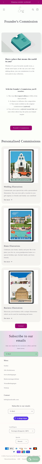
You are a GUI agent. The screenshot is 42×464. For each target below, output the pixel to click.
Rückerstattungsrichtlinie (11, 379)
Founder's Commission (21, 128)
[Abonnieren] (36, 354)
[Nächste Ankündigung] (38, 2)
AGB (19, 459)
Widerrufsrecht (36, 456)
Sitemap (6, 388)
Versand (24, 459)
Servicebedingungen (10, 374)
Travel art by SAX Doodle (13, 456)
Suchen (6, 366)
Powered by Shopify (25, 456)
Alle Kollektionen (9, 370)
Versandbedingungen (10, 383)
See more (7, 200)
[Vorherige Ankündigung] (3, 2)
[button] (4, 9)
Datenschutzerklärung (10, 459)
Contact (21, 326)
